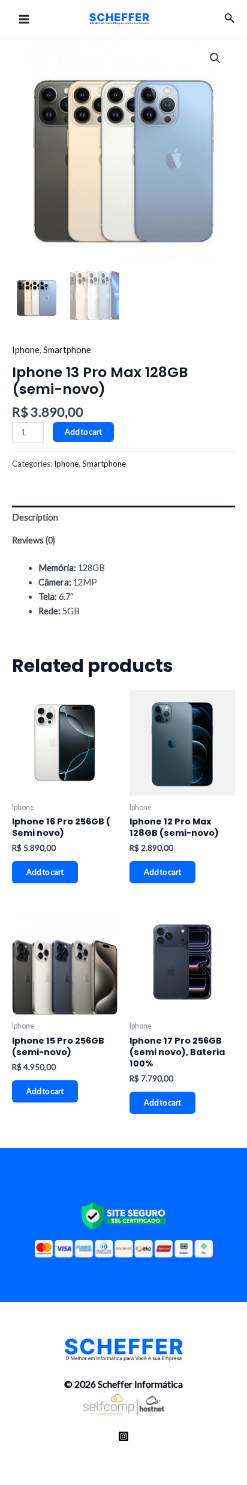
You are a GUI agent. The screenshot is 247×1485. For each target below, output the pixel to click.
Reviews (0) (33, 540)
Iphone (26, 350)
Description (35, 517)
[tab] (123, 517)
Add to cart (83, 432)
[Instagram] (123, 1436)
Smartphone (67, 350)
